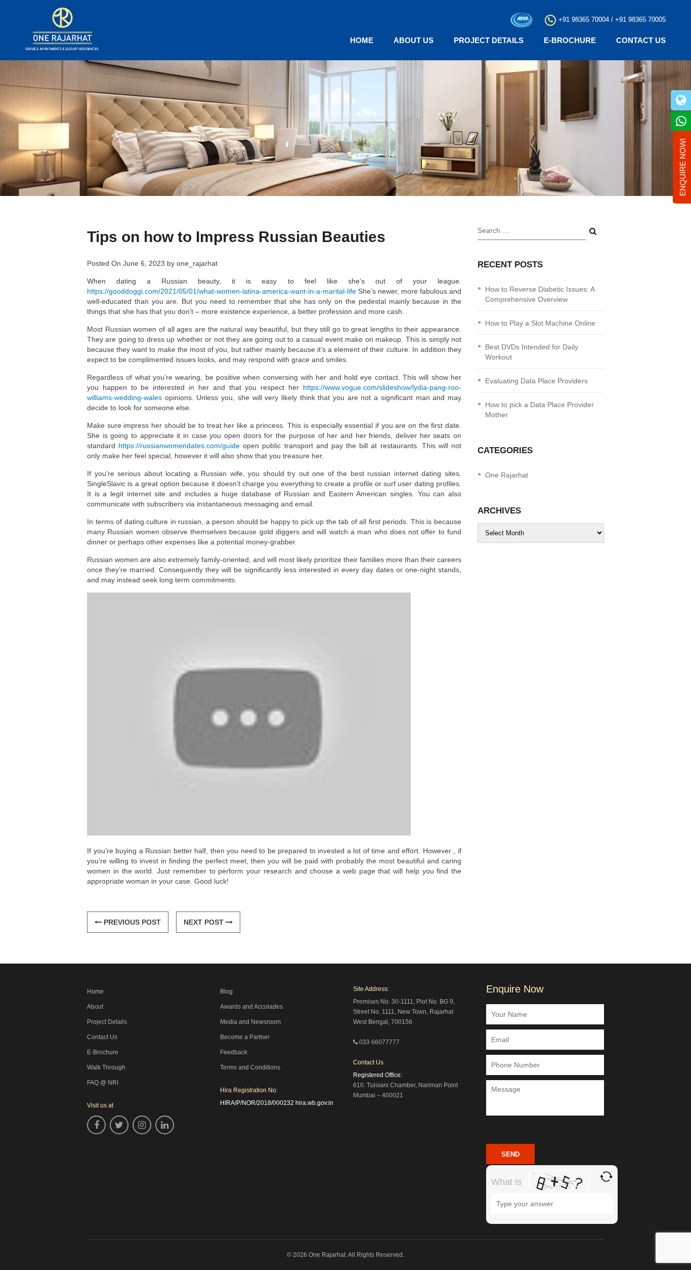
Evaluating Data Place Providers (536, 381)
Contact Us (641, 40)
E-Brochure (570, 40)
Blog (226, 991)
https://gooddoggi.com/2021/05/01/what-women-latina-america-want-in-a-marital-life (221, 291)
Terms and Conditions (250, 1067)
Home (361, 40)
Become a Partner (245, 1037)
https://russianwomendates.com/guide (179, 446)
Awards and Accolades (251, 1006)
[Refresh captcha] (606, 1176)
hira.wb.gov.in (314, 1102)
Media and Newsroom (250, 1021)
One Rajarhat (506, 475)
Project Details (489, 40)
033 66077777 (379, 1042)
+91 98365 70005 (640, 19)
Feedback (233, 1052)
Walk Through (106, 1067)
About (95, 1006)
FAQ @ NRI (102, 1082)
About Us (414, 40)
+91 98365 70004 (583, 19)
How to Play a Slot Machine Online (540, 323)
